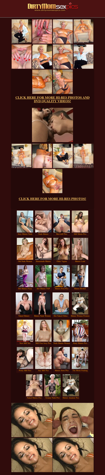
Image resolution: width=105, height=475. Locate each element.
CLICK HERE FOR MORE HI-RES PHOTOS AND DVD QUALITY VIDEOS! (52, 99)
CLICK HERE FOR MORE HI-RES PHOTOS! (52, 198)
